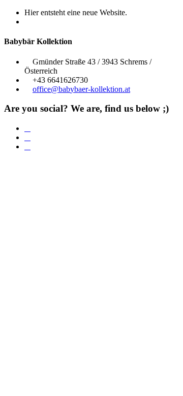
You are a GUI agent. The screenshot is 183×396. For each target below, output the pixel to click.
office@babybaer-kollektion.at (81, 89)
